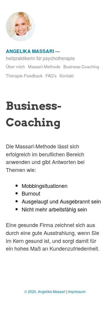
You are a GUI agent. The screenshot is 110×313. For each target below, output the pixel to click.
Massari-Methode (44, 66)
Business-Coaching (81, 66)
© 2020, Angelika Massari (44, 291)
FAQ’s (51, 76)
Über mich (15, 66)
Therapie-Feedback (24, 76)
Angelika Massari (30, 51)
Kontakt (67, 76)
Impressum (77, 291)
